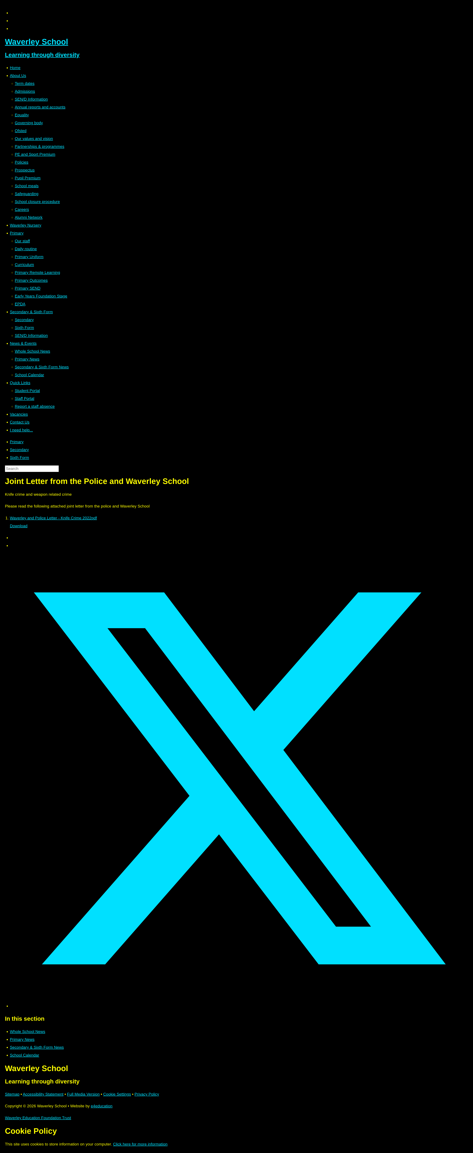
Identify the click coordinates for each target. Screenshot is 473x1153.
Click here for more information (140, 1144)
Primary (17, 442)
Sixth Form (19, 457)
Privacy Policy (147, 1094)
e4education (101, 1106)
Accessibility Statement (43, 1094)
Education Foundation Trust (38, 1118)
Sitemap (12, 1094)
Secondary (19, 449)
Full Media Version (83, 1094)
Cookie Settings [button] (117, 1094)
